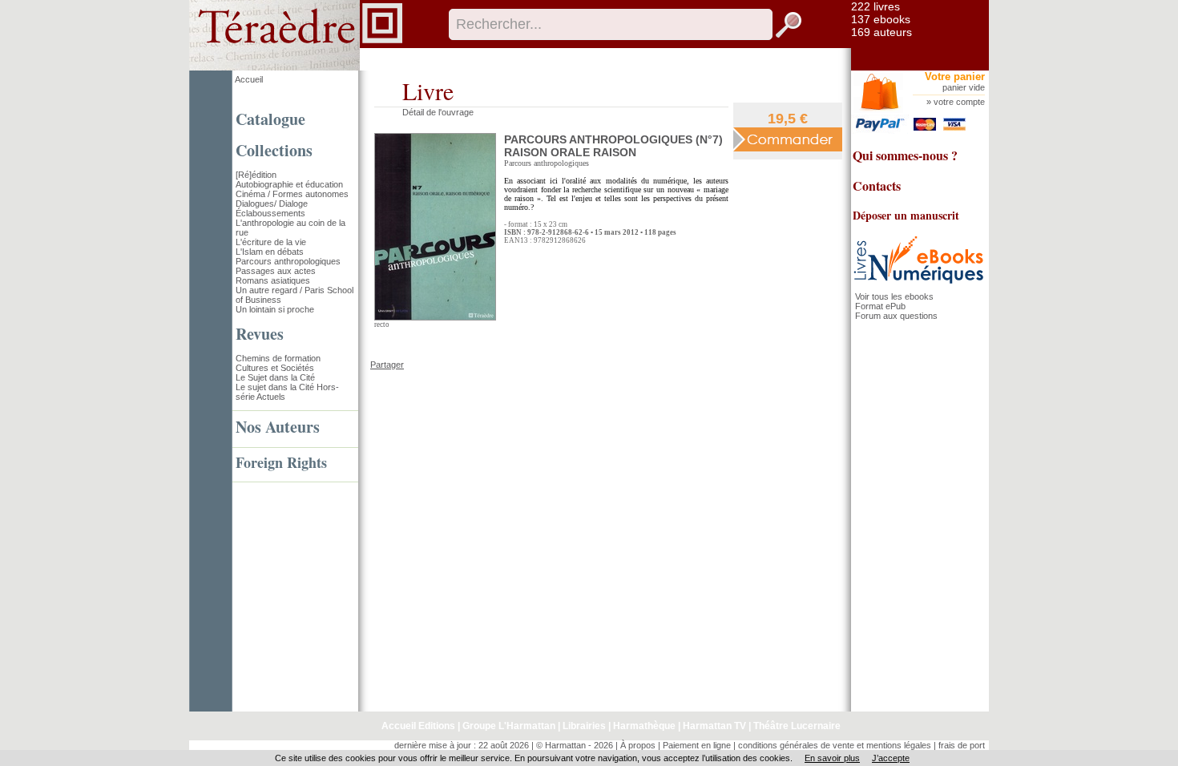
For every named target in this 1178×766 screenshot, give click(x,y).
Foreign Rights (281, 462)
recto (381, 325)
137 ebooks (880, 19)
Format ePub (880, 306)
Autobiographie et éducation (289, 184)
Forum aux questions (896, 316)
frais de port (961, 745)
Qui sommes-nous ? (905, 155)
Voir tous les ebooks (894, 296)
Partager (387, 364)
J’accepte (891, 758)
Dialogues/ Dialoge (272, 203)
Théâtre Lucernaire (797, 726)
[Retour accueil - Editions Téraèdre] (296, 67)
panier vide (963, 87)
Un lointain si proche (275, 309)
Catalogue (270, 119)
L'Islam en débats (270, 251)
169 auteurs (881, 32)
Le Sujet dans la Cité (275, 377)
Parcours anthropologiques (288, 261)
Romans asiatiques (273, 280)
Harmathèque (644, 726)
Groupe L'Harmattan (508, 726)
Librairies (584, 726)
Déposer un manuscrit (906, 215)
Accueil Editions (418, 726)
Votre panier (955, 77)
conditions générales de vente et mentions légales (834, 745)
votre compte (959, 102)
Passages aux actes (276, 271)
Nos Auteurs (278, 426)
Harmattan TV (714, 726)
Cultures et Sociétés (275, 368)
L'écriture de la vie (271, 242)
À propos (638, 745)
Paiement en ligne (697, 745)
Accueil (249, 79)
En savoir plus (832, 758)
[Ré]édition (256, 174)
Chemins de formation (278, 358)
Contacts (877, 185)
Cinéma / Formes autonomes (292, 194)
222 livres (875, 6)
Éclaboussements (270, 213)
